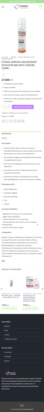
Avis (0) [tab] (4, 138)
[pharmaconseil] (22, 7)
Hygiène (13, 57)
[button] (3, 6)
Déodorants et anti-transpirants (18, 113)
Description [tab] (6, 134)
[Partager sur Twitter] (11, 121)
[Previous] (1, 293)
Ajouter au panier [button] (9, 308)
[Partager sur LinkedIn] (23, 121)
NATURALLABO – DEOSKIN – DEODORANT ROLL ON (11, 296)
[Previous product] (3, 75)
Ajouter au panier (23, 107)
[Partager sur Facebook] (7, 121)
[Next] (42, 293)
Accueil (5, 57)
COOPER (11, 116)
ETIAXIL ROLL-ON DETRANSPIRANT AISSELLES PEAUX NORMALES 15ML (29, 298)
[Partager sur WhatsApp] (3, 121)
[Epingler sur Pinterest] (19, 121)
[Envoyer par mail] (15, 121)
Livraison (7, 356)
